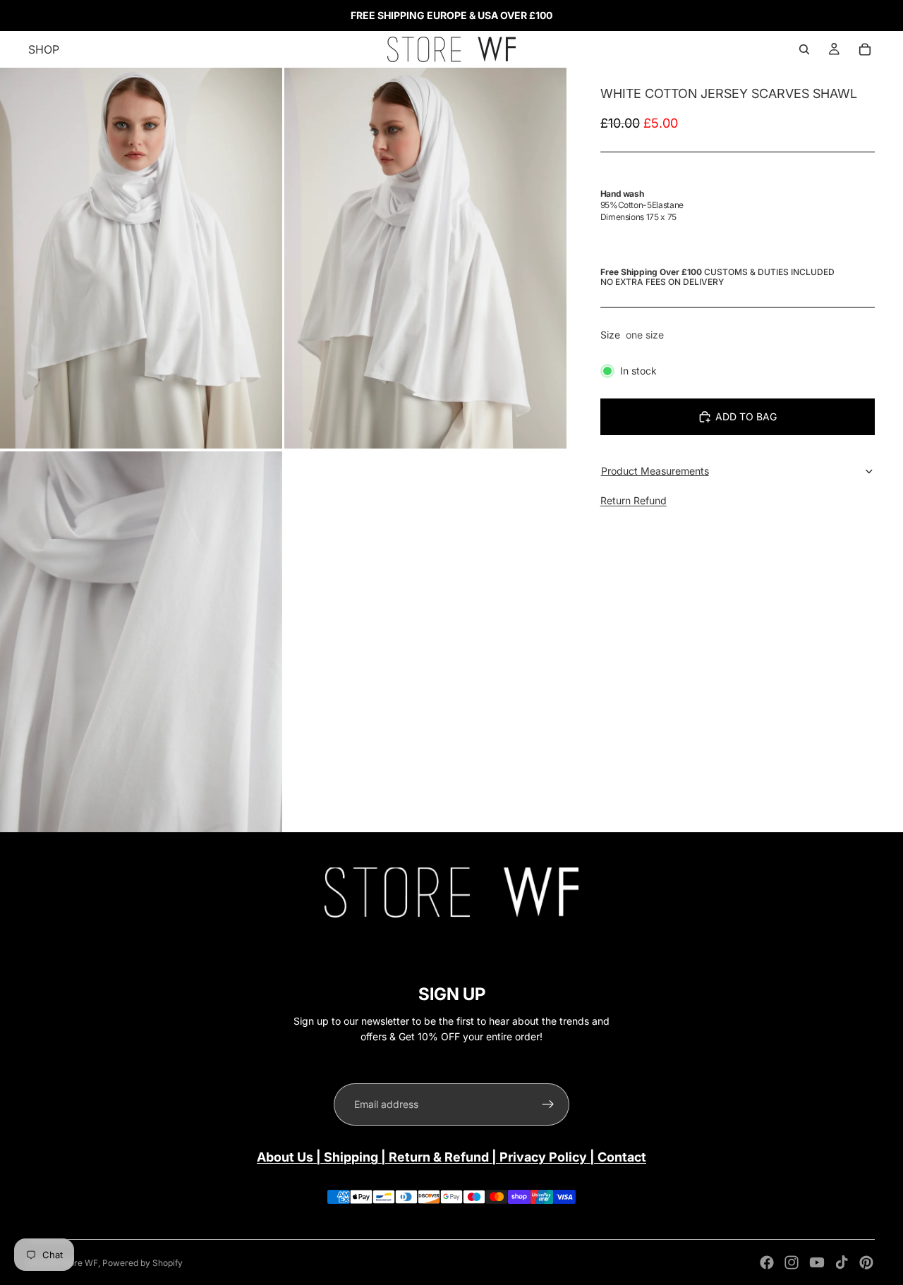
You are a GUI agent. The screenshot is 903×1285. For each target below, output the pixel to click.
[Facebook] (766, 1262)
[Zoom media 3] (141, 641)
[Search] (804, 49)
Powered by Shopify (142, 1262)
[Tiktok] (841, 1262)
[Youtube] (816, 1262)
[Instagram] (791, 1262)
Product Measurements (655, 471)
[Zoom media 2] (425, 258)
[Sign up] (548, 1104)
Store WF (79, 1262)
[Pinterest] (866, 1262)
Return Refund (633, 500)
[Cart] (864, 49)
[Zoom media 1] (141, 258)
